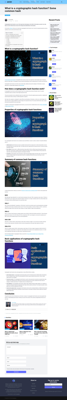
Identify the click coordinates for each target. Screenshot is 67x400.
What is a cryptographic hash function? (12, 34)
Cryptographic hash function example (24, 313)
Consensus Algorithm (9, 235)
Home (21, 1)
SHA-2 (9, 41)
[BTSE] (50, 76)
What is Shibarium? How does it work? (25, 332)
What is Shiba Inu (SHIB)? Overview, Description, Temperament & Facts (55, 38)
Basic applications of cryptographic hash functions (14, 44)
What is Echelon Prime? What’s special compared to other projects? (55, 29)
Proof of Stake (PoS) (39, 233)
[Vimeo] (11, 309)
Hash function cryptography (37, 313)
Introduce (33, 383)
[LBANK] (50, 60)
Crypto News (48, 1)
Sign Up (54, 55)
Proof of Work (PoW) (31, 233)
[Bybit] (50, 52)
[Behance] (8, 309)
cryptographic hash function (14, 313)
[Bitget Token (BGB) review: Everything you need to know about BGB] (51, 112)
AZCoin (6, 383)
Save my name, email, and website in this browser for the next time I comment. (20, 368)
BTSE (53, 74)
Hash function (31, 313)
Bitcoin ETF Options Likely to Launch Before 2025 (55, 42)
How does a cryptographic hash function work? (13, 35)
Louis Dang (11, 19)
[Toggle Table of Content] (21, 33)
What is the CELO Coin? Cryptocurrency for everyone (54, 25)
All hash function (8, 313)
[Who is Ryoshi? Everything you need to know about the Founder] (40, 325)
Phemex (53, 83)
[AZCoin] (8, 1)
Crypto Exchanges (26, 1)
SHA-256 (9, 42)
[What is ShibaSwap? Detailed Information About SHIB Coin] (11, 325)
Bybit (53, 50)
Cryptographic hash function (10, 79)
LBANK (53, 58)
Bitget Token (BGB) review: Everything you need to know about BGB (55, 34)
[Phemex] (50, 85)
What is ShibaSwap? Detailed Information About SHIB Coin (11, 333)
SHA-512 (9, 43)
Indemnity (33, 388)
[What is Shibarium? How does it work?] (26, 325)
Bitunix (53, 66)
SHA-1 (9, 40)
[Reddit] (12, 309)
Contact (33, 392)
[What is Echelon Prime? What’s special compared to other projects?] (51, 106)
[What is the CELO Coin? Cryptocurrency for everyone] (51, 99)
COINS (38, 1)
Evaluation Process (33, 390)
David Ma (18, 394)
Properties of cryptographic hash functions (13, 36)
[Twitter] (7, 309)
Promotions (33, 1)
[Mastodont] (15, 309)
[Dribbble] (9, 309)
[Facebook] (5, 309)
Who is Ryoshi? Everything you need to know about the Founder (40, 333)
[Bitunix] (50, 68)
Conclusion (8, 45)
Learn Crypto (42, 1)
